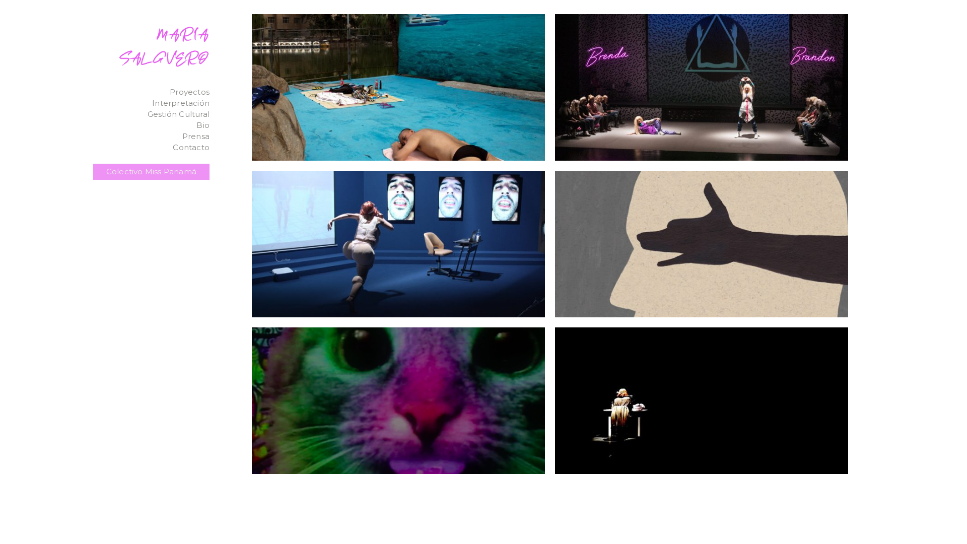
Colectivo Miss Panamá (151, 171)
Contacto (191, 147)
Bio (203, 125)
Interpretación (181, 103)
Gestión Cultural (179, 114)
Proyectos (190, 92)
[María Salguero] (164, 46)
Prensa (196, 136)
